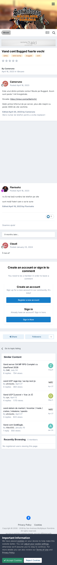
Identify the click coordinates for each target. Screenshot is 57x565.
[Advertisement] (28, 152)
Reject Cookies (32, 560)
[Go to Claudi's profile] (5, 245)
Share (14, 336)
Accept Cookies (14, 560)
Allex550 (10, 427)
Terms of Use (42, 549)
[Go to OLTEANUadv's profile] (50, 395)
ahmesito (10, 384)
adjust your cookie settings (36, 544)
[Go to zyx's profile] (50, 365)
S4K (8, 370)
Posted (19, 85)
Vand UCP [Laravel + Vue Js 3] (18, 394)
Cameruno (9, 68)
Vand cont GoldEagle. (13, 425)
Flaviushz (15, 187)
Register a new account (28, 300)
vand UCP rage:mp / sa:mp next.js (19, 381)
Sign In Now (28, 319)
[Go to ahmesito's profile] (50, 382)
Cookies (38, 525)
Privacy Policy (24, 525)
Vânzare (20, 71)
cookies (20, 541)
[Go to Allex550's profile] (50, 426)
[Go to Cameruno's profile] (5, 84)
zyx (7, 397)
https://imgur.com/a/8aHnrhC (23, 99)
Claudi (13, 243)
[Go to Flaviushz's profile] (5, 189)
